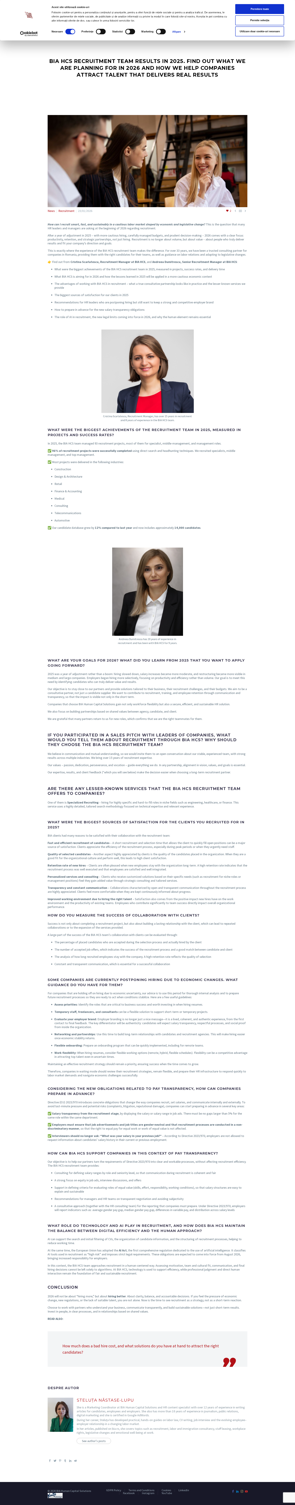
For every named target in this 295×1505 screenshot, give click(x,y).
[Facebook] (49, 1460)
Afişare (176, 31)
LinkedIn (183, 1490)
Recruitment (66, 211)
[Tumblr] (65, 1460)
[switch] (101, 31)
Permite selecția (259, 20)
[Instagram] (242, 1491)
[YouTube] (246, 1491)
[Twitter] (55, 1460)
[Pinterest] (60, 1460)
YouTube (166, 1493)
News (51, 211)
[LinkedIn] (70, 1460)
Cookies (166, 1490)
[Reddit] (75, 1460)
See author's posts (94, 1441)
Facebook (129, 1493)
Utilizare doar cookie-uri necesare (260, 31)
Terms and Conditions (141, 1490)
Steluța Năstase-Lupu (105, 1400)
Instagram (148, 1493)
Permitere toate (260, 9)
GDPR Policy (113, 1490)
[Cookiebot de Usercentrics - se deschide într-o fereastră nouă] (29, 33)
